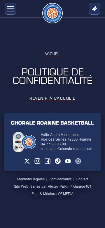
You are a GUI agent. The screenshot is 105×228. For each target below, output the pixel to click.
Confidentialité (60, 179)
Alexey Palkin (58, 186)
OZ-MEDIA (66, 194)
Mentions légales (31, 179)
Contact (82, 179)
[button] (9, 9)
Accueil (53, 53)
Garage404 (82, 186)
